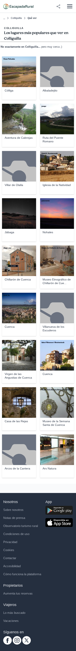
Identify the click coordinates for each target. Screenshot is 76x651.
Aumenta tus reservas (18, 593)
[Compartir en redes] (58, 6)
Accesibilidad (12, 566)
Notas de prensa (14, 518)
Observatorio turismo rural (20, 526)
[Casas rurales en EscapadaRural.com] (18, 6)
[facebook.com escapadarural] (7, 643)
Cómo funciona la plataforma (22, 574)
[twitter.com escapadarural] (26, 643)
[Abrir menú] (69, 6)
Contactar (9, 558)
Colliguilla (16, 18)
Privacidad (10, 542)
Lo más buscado (14, 612)
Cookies (8, 550)
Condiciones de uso (16, 534)
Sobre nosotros (13, 509)
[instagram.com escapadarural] (17, 643)
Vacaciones (11, 620)
